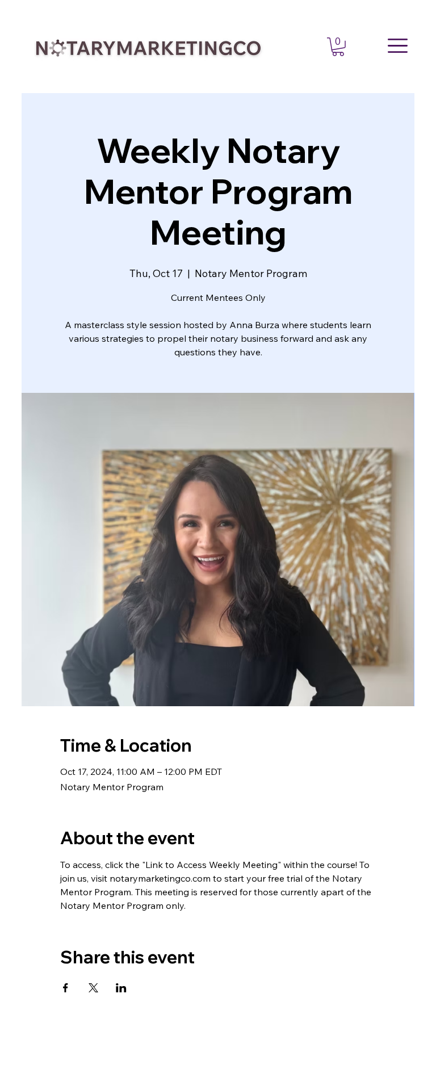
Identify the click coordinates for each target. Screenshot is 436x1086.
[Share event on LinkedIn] (121, 987)
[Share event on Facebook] (65, 987)
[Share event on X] (93, 987)
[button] (338, 46)
